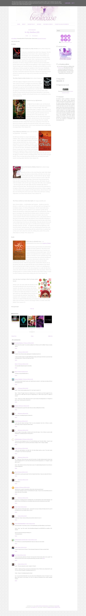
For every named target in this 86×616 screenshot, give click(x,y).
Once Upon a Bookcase (42, 606)
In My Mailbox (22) (32, 32)
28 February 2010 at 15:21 (23, 479)
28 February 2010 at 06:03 (23, 448)
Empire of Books (47, 243)
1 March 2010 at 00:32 (22, 515)
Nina (16, 472)
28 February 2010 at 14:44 (22, 472)
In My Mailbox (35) (31, 328)
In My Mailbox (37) (39, 328)
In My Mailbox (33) (47, 324)
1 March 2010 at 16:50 (22, 547)
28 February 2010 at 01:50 (23, 430)
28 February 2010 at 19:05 (23, 497)
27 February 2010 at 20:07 (23, 351)
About (23, 24)
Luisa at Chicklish (18, 379)
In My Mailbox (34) (23, 328)
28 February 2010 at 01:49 (22, 421)
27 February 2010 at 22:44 (23, 388)
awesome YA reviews (42, 38)
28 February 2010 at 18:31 (24, 487)
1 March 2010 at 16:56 (21, 555)
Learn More (67, 3)
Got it (73, 3)
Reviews (39, 24)
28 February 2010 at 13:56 (23, 457)
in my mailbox (32, 29)
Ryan (16, 371)
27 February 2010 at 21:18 (22, 371)
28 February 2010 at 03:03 (27, 439)
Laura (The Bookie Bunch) (20, 523)
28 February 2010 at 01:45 (23, 413)
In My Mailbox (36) (15, 322)
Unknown (17, 487)
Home (18, 24)
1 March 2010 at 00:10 (22, 506)
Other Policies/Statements (62, 24)
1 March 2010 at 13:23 (32, 539)
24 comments (35, 35)
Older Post (50, 336)
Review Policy (31, 24)
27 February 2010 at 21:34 (28, 379)
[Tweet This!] (31, 308)
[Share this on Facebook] (30, 308)
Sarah (16, 506)
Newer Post (14, 336)
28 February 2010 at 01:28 (24, 405)
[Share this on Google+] (33, 308)
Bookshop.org (60, 67)
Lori (16, 555)
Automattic (34, 607)
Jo (15, 351)
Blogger (57, 606)
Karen (16, 363)
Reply (16, 348)
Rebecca (16, 405)
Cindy (16, 547)
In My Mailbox (14, 38)
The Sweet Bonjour (19, 342)
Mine (44, 558)
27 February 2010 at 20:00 (28, 342)
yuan (16, 421)
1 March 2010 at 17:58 (22, 564)
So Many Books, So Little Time (21, 539)
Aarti (16, 448)
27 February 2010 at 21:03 (23, 363)
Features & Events (48, 24)
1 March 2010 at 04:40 (30, 523)
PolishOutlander (18, 439)
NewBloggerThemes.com (53, 607)
